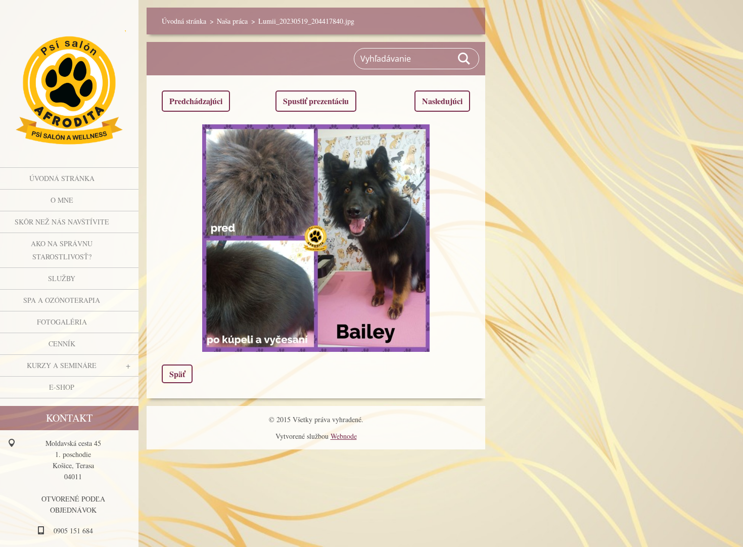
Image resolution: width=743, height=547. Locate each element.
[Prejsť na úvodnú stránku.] (69, 77)
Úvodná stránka (62, 178)
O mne (62, 200)
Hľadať (464, 58)
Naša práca (232, 21)
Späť (177, 374)
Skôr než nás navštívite (62, 221)
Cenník (62, 343)
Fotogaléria (62, 322)
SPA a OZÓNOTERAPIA (61, 300)
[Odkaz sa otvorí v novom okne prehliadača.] (316, 238)
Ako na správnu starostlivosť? (61, 250)
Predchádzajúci (195, 101)
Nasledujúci (442, 101)
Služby (61, 278)
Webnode (344, 436)
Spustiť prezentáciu (316, 101)
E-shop (61, 387)
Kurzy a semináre (62, 365)
